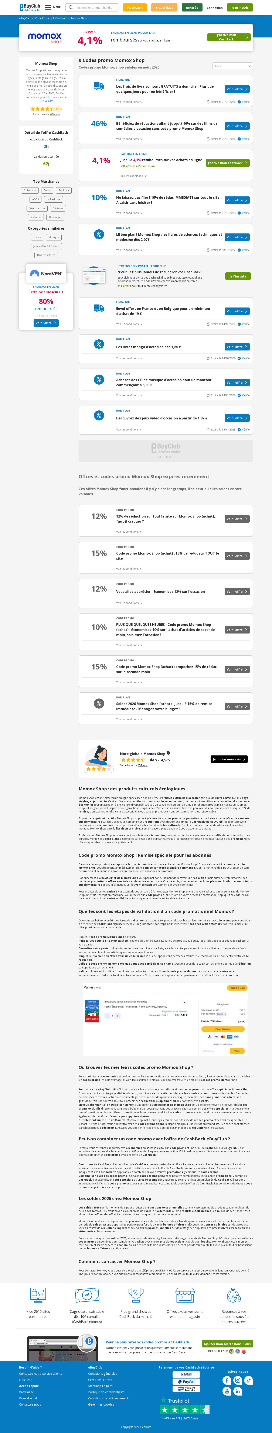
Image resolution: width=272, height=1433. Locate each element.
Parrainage (26, 1392)
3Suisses (58, 208)
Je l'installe (238, 276)
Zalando (36, 217)
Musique (54, 237)
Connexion (215, 8)
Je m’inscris (240, 8)
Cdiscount (30, 190)
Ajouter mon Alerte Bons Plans (227, 1344)
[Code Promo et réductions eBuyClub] (30, 7)
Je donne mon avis (227, 759)
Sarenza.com (37, 208)
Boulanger (55, 217)
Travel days (164, 8)
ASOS (35, 199)
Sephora (64, 190)
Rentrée (192, 8)
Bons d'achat (28, 1398)
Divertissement (46, 255)
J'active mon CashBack (226, 37)
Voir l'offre (44, 323)
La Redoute (53, 199)
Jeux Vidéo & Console (46, 246)
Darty (47, 190)
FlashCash (135, 8)
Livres (37, 237)
